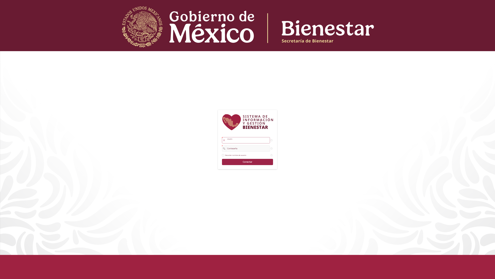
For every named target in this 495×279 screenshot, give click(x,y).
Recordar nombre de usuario (235, 155)
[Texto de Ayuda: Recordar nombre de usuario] (271, 155)
